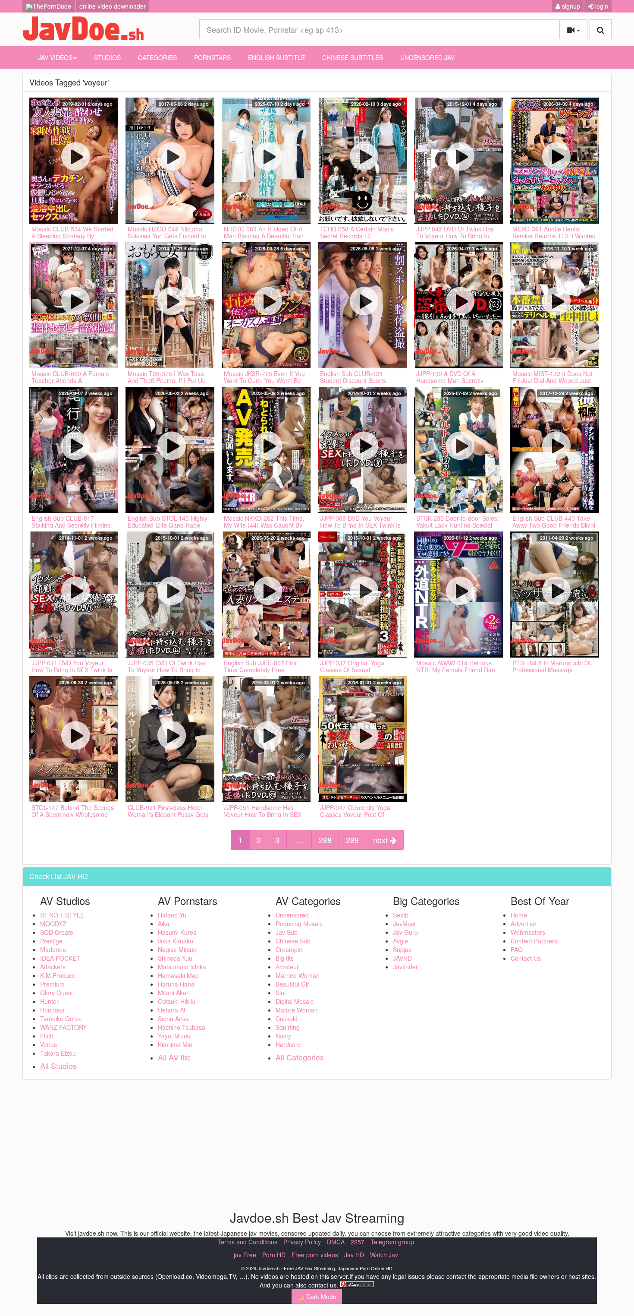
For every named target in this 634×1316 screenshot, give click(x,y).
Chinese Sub (293, 940)
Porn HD (274, 1254)
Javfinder (405, 966)
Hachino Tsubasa (181, 1027)
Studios (107, 57)
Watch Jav (384, 1254)
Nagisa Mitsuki (178, 949)
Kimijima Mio (175, 1044)
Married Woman (298, 975)
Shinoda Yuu (175, 958)
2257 (357, 1241)
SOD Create (56, 932)
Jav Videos (55, 57)
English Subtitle (276, 57)
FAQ (517, 949)
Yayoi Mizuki (174, 1035)
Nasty (283, 1035)
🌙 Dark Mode (316, 1296)
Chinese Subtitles (352, 57)
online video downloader (112, 6)
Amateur (287, 966)
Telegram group (392, 1241)
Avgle (400, 940)
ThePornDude (52, 6)
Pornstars (212, 57)
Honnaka (52, 1010)
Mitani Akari (174, 992)
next (381, 839)
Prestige (51, 940)
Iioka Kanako (175, 940)
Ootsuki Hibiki (176, 1001)
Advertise (523, 923)
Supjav (402, 949)
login (600, 6)
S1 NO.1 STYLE (62, 915)
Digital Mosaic (295, 1001)
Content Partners (534, 940)
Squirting (288, 1027)
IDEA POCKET (60, 958)
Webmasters (528, 932)
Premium (52, 984)
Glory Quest (56, 992)
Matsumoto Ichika (182, 966)
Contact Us (526, 958)
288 (325, 839)
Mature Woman (297, 1010)
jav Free (245, 1254)
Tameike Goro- (60, 1018)
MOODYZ (53, 923)
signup (570, 6)
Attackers (53, 966)
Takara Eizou (58, 1053)
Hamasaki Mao (178, 975)
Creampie (289, 949)
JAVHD (402, 958)
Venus (48, 1044)
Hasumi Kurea (177, 932)
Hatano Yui (173, 915)
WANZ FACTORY (63, 1027)
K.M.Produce (57, 975)
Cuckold (287, 1018)
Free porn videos (315, 1254)
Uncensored (292, 915)
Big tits (285, 958)
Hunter (49, 1001)
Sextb (400, 915)
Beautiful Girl (293, 984)
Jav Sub (287, 932)
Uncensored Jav (427, 57)
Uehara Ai (171, 1010)
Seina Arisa (173, 1018)
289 (352, 839)
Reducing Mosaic (299, 923)
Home (519, 915)
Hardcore (288, 1044)
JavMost (404, 923)
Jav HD (354, 1254)
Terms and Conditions (247, 1241)
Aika (163, 923)
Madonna (53, 949)
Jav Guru (405, 932)
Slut (281, 992)
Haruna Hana (176, 984)
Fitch (46, 1035)
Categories (157, 57)
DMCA (336, 1241)
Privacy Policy (302, 1241)
